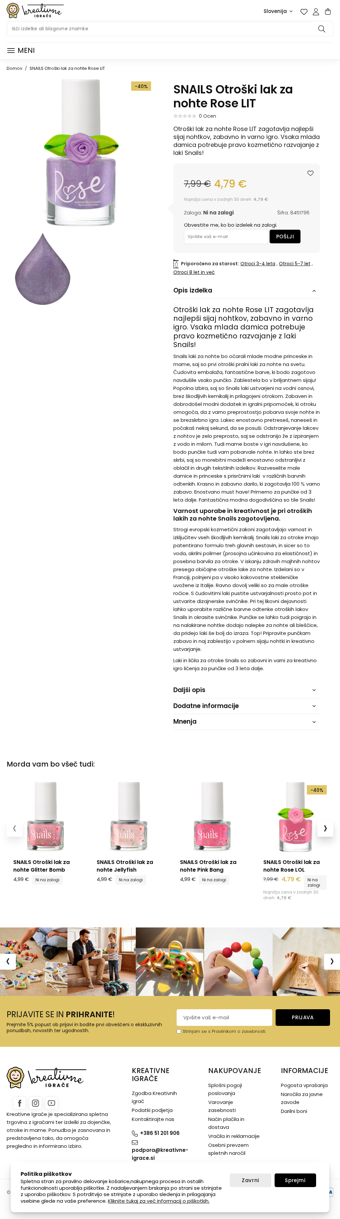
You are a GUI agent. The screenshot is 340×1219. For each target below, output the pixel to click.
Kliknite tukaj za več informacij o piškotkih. (159, 1200)
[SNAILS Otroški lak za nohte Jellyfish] (128, 817)
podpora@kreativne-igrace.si (160, 1154)
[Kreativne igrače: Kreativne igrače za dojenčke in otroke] (35, 10)
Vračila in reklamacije (234, 1136)
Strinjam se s (197, 1031)
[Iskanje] (322, 28)
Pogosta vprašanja (304, 1085)
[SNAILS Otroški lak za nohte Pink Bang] (212, 817)
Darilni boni (294, 1111)
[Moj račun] (316, 12)
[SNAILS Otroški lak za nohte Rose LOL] (295, 817)
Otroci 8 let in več (194, 272)
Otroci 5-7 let (294, 263)
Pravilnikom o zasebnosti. (239, 1031)
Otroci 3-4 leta (257, 263)
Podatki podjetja (152, 1110)
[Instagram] (35, 1103)
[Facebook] (19, 1103)
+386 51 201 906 (160, 1133)
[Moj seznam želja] (304, 12)
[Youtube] (51, 1103)
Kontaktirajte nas (153, 1119)
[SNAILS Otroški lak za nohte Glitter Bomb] (45, 817)
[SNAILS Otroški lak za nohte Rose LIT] (43, 269)
